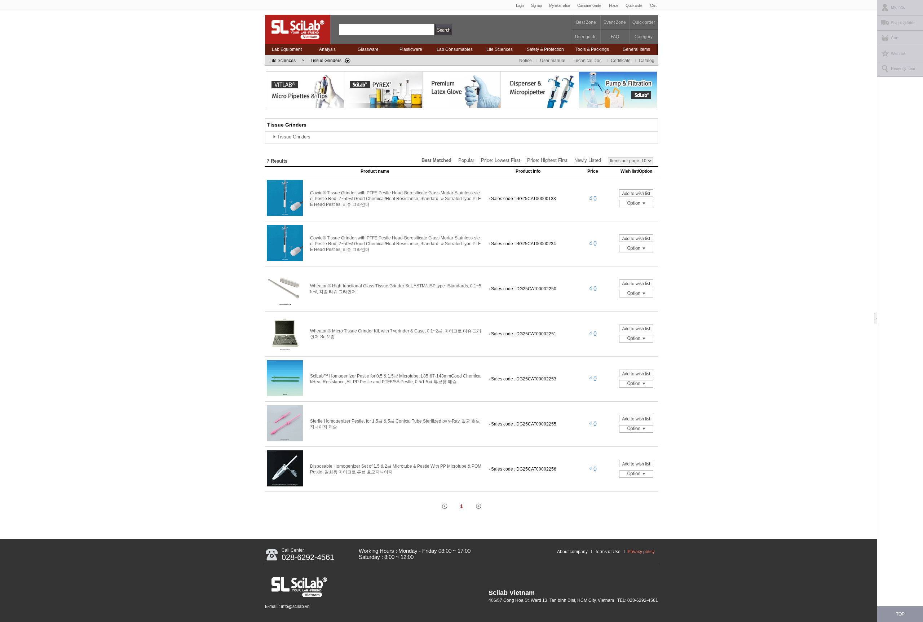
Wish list (898, 53)
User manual (552, 60)
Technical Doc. (588, 60)
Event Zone (615, 22)
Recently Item (903, 68)
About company (572, 551)
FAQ (615, 36)
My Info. (898, 7)
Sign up (536, 5)
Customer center (589, 5)
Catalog (646, 60)
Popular (466, 160)
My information (559, 5)
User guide (586, 36)
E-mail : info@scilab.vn (287, 606)
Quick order (634, 5)
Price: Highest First (547, 160)
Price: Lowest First (500, 160)
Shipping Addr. (903, 23)
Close (877, 318)
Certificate (621, 60)
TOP (900, 614)
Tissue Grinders (293, 137)
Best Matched (436, 160)
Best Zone (586, 22)
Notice (613, 5)
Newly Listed (587, 160)
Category (644, 36)
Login (520, 5)
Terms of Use (608, 551)
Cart (653, 5)
